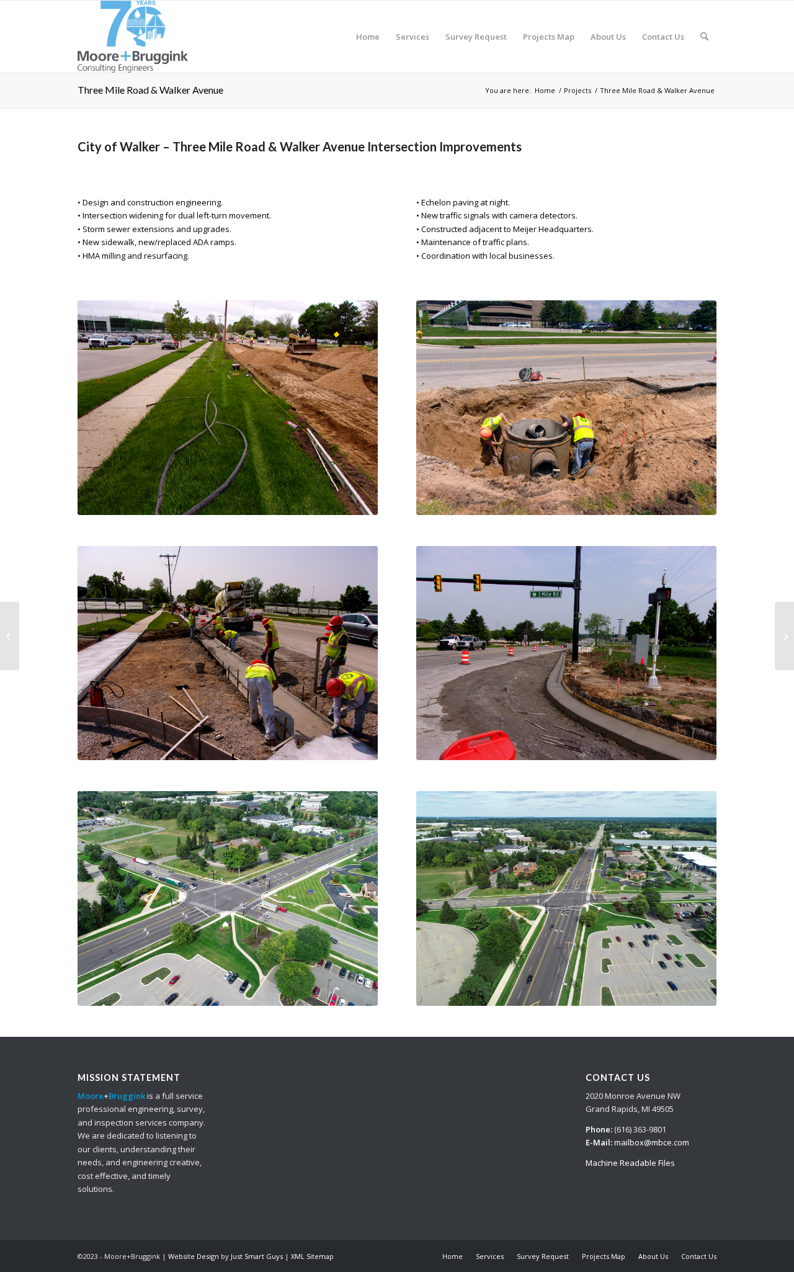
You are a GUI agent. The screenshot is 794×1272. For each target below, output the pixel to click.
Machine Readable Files (630, 1162)
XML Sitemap (312, 1256)
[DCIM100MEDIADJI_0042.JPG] (228, 898)
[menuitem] (368, 37)
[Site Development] (9, 636)
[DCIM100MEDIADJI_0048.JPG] (566, 898)
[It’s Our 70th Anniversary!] (133, 37)
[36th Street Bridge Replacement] (784, 636)
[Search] (704, 37)
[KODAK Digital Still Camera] (228, 407)
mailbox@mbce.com (651, 1142)
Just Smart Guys (257, 1256)
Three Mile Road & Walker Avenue (150, 90)
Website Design (193, 1256)
